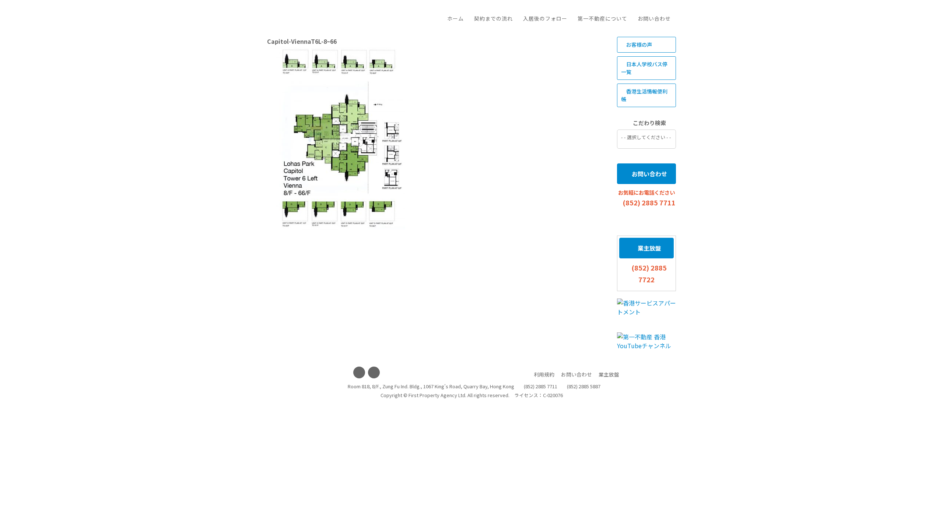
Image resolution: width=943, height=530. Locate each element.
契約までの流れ (493, 18)
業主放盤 (648, 248)
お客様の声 (638, 44)
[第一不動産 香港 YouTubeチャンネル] (646, 341)
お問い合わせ (654, 18)
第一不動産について (602, 18)
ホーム (455, 18)
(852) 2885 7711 (649, 202)
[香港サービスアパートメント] (646, 307)
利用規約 (544, 374)
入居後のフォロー (545, 18)
